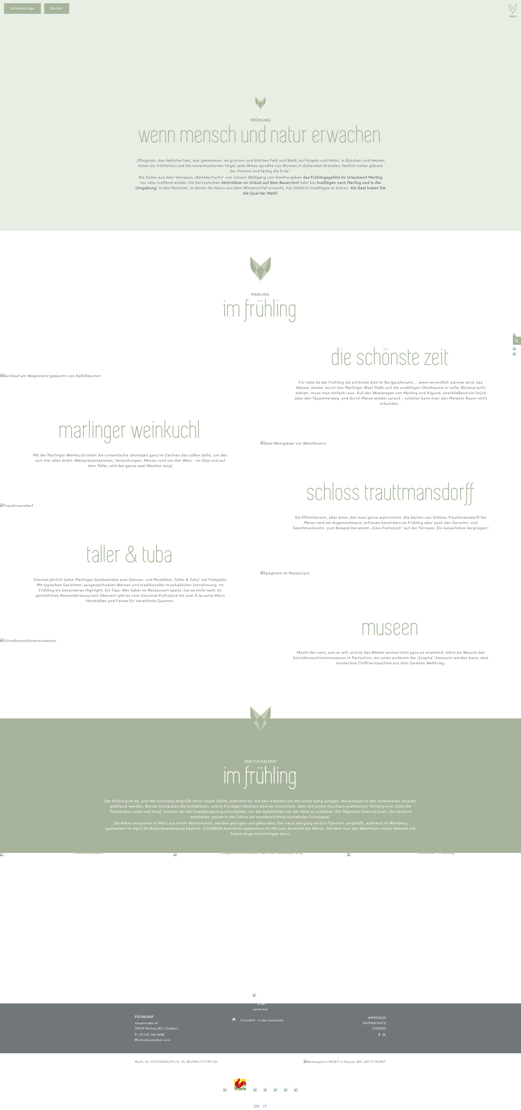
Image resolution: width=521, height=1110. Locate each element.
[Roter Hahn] (240, 1093)
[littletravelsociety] (296, 1093)
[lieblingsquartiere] (285, 1093)
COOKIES (379, 1028)
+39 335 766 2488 (151, 1035)
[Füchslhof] (513, 16)
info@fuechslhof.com (154, 1040)
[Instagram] (384, 1035)
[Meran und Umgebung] (265, 1093)
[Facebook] (379, 1035)
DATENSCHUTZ (374, 1023)
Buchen (57, 8)
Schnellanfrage (22, 8)
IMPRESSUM (377, 1018)
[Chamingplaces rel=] (275, 1093)
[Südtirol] (225, 1093)
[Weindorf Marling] (255, 1093)
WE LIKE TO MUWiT (371, 1062)
